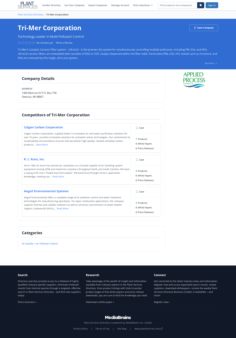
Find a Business (141, 5)
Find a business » (27, 302)
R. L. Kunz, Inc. (34, 159)
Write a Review (64, 42)
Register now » (162, 302)
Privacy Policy (80, 328)
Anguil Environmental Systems (46, 191)
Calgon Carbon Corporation (43, 127)
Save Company (205, 27)
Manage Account (120, 5)
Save (141, 127)
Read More (42, 144)
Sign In (212, 5)
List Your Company (74, 5)
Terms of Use (102, 328)
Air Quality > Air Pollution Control (40, 243)
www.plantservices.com (147, 328)
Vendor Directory (51, 5)
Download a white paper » (100, 302)
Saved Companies (97, 5)
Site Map (122, 328)
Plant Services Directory (30, 14)
